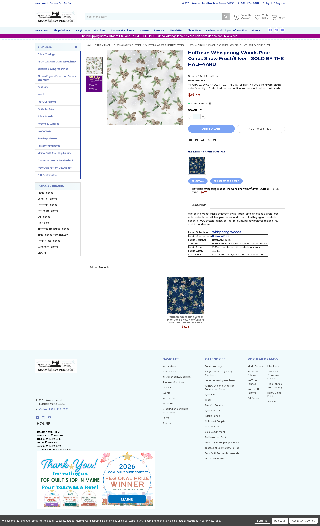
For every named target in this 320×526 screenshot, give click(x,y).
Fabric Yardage (46, 54)
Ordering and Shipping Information (226, 30)
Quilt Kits (43, 87)
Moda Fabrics (45, 192)
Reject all (280, 520)
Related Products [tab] (100, 267)
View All (42, 252)
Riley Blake (44, 222)
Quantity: (195, 109)
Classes (144, 30)
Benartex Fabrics (47, 198)
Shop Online (61, 30)
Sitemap (167, 423)
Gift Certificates (47, 175)
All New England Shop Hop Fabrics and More (57, 78)
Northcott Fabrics (48, 210)
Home (166, 417)
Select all (198, 181)
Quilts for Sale (46, 109)
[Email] (196, 140)
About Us (193, 30)
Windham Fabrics (48, 246)
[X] (208, 140)
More (255, 30)
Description (199, 205)
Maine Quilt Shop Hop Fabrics (55, 153)
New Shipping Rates (95, 36)
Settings (262, 520)
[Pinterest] (214, 140)
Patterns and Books (49, 145)
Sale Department (48, 138)
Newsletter (176, 30)
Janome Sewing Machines (53, 69)
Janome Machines (121, 30)
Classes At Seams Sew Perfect (55, 160)
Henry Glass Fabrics (49, 240)
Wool (41, 94)
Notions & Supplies (48, 123)
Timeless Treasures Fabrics (53, 228)
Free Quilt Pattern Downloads (55, 167)
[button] (261, 129)
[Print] (202, 140)
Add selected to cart (226, 181)
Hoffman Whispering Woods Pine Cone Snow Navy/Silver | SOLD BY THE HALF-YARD (185, 319)
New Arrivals (42, 30)
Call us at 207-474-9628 (53, 409)
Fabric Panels (45, 116)
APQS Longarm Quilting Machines (57, 61)
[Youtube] (282, 30)
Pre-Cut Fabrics (47, 101)
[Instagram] (276, 30)
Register (280, 3)
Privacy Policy (213, 520)
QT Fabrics (44, 216)
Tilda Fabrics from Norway (53, 234)
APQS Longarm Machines (90, 30)
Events (158, 30)
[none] (145, 87)
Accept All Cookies (303, 520)
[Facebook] (270, 30)
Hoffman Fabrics (47, 204)
